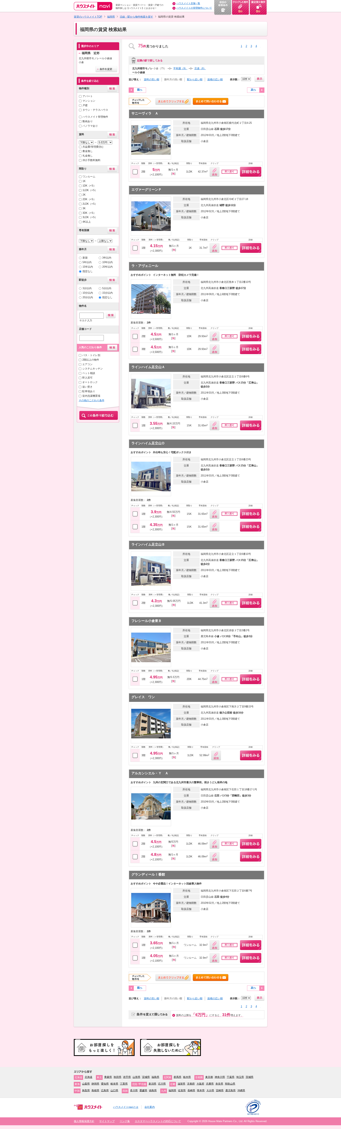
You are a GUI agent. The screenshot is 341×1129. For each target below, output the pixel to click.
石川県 (162, 1083)
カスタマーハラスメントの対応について (158, 1121)
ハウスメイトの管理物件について (194, 8)
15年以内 (87, 266)
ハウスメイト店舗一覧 (188, 3)
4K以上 (86, 221)
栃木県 (187, 1077)
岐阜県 (114, 1083)
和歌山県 (230, 1083)
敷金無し (87, 151)
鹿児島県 (230, 1090)
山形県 (136, 1077)
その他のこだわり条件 (91, 400)
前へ (139, 89)
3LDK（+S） (89, 217)
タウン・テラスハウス (95, 109)
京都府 (191, 1083)
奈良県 (219, 1083)
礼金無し (87, 155)
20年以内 (107, 266)
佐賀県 (182, 1090)
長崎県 (191, 1090)
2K (84, 194)
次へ (253, 89)
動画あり (87, 121)
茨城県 (249, 1077)
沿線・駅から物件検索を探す (136, 16)
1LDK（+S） (89, 190)
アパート (87, 96)
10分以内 (87, 292)
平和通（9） (180, 68)
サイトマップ (107, 1121)
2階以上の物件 (90, 359)
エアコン (87, 364)
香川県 (134, 1090)
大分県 (210, 1090)
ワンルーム (88, 176)
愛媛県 (143, 1090)
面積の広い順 (215, 79)
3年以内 (106, 257)
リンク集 (125, 1121)
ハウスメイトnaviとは (125, 1107)
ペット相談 (88, 373)
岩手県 (127, 1077)
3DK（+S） (89, 212)
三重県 (124, 1083)
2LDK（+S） (89, 203)
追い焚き (87, 386)
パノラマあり (90, 125)
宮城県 (146, 1077)
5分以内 (106, 288)
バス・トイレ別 (91, 355)
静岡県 (95, 1083)
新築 (85, 257)
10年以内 (107, 262)
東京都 (209, 1077)
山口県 (114, 1090)
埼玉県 (240, 1077)
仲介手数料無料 (91, 160)
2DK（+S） (89, 199)
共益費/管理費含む (93, 146)
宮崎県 (220, 1090)
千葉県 (230, 1077)
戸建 (85, 105)
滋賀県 (181, 1083)
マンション (88, 100)
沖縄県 (241, 1090)
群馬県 (177, 1077)
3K (84, 208)
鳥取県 (86, 1090)
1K (84, 181)
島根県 (95, 1090)
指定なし (87, 271)
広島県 (105, 1090)
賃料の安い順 (151, 79)
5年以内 (87, 262)
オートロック (90, 382)
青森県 (108, 1077)
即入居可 (87, 377)
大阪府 (200, 1083)
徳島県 (153, 1090)
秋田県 (117, 1077)
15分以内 (107, 292)
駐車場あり (88, 391)
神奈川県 (220, 1077)
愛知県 (105, 1083)
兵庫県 (210, 1083)
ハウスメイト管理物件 (95, 116)
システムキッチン (92, 368)
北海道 (88, 1077)
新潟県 (152, 1083)
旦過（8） (200, 68)
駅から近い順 (194, 79)
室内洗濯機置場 (91, 395)
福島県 (155, 1077)
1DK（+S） (89, 185)
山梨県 (86, 1083)
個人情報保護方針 (84, 1121)
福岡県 (111, 16)
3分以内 (87, 288)
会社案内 (149, 1107)
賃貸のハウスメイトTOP (88, 16)
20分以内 (87, 297)
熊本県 (201, 1090)
